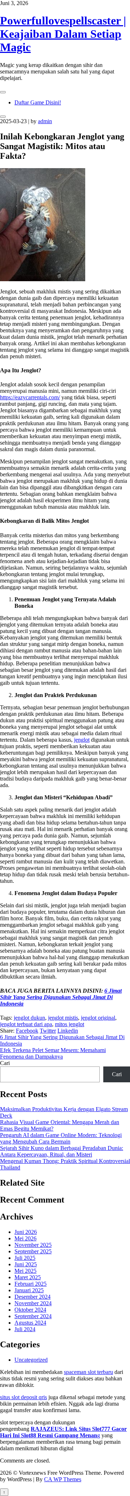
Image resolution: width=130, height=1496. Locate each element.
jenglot (82, 740)
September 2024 (33, 1316)
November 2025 (33, 1245)
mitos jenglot (69, 1024)
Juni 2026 (25, 1232)
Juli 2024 (24, 1329)
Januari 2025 (29, 1290)
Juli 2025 (24, 1258)
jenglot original (98, 1018)
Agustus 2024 (30, 1323)
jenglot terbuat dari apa (26, 1024)
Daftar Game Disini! (37, 102)
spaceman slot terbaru (88, 1372)
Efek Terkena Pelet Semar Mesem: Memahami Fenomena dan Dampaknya (53, 1053)
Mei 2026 (25, 1238)
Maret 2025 (27, 1277)
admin (45, 121)
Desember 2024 (32, 1297)
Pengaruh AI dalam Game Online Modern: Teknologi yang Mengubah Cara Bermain (61, 1138)
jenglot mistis (63, 1018)
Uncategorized (31, 1360)
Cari (5, 1063)
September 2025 (33, 1251)
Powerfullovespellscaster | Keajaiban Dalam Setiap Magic (63, 34)
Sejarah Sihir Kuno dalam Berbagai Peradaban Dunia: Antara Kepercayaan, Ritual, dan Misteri (61, 1151)
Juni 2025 (25, 1264)
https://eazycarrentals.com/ (30, 397)
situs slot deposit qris (23, 1397)
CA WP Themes (62, 1479)
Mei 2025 (25, 1271)
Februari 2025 (30, 1284)
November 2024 (33, 1303)
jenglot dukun (29, 1018)
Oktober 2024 (30, 1310)
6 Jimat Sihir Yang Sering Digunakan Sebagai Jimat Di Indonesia (61, 997)
